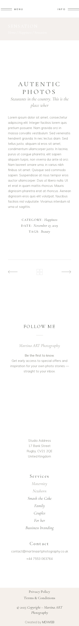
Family (39, 505)
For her (39, 520)
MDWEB (48, 622)
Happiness (25, 32)
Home (12, 32)
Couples (39, 513)
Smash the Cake (40, 498)
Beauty (45, 231)
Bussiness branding (39, 527)
